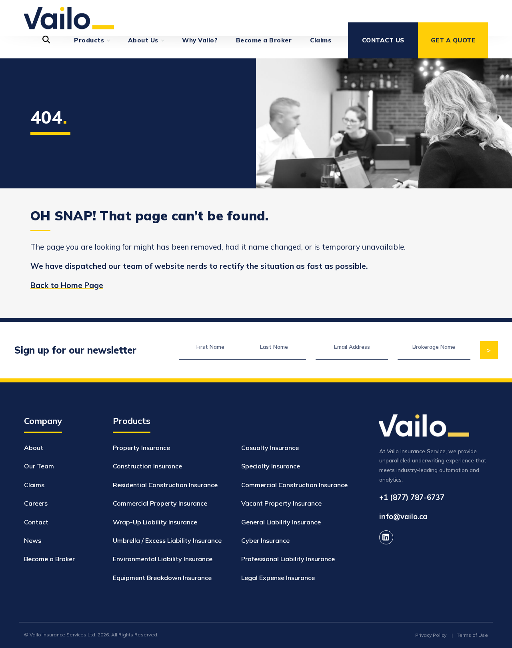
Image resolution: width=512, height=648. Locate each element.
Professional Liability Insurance (288, 559)
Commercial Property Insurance (160, 503)
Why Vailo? (200, 40)
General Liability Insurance (281, 522)
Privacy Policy (430, 635)
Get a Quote (453, 40)
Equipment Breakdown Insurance (162, 578)
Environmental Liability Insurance (162, 559)
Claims (320, 40)
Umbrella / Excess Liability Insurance (167, 540)
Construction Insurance (147, 466)
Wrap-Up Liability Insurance (155, 522)
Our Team (39, 466)
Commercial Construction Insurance (294, 485)
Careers (36, 503)
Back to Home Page (66, 285)
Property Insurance (141, 448)
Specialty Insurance (270, 466)
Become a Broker (264, 40)
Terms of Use (472, 635)
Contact (36, 522)
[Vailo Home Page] (69, 11)
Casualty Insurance (270, 448)
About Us (143, 40)
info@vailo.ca (403, 517)
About (33, 448)
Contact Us (383, 40)
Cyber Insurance (265, 540)
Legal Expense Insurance (278, 578)
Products (89, 40)
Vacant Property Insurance (281, 503)
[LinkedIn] (386, 537)
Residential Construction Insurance (165, 485)
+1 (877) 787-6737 (411, 497)
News (32, 540)
